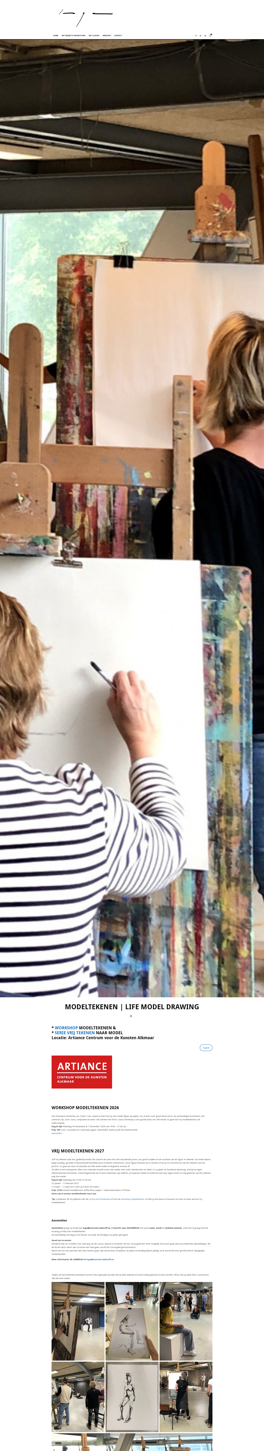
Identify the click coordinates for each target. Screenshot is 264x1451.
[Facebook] (196, 35)
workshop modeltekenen (132, 1199)
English (206, 1047)
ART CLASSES (94, 36)
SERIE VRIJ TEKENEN (75, 1032)
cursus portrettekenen (100, 1199)
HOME (55, 36)
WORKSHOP (66, 1027)
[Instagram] (200, 35)
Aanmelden (57, 1133)
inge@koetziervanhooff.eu (100, 1259)
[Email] (131, 1016)
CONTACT (118, 36)
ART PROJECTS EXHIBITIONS (73, 36)
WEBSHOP (107, 36)
